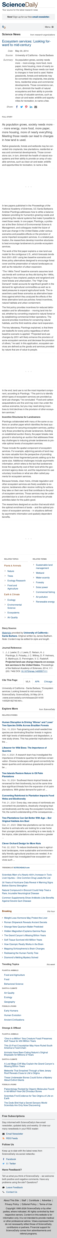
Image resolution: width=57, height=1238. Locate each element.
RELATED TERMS (40, 559)
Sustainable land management (44, 566)
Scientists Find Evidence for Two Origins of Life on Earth (28, 1097)
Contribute (34, 1200)
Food (6, 979)
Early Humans (11, 1010)
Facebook (11, 1159)
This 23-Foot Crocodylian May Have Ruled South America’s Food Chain (28, 1047)
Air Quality (12, 617)
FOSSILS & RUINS (9, 1006)
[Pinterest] (26, 107)
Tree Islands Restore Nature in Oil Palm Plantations (22, 775)
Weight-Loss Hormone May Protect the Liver (25, 917)
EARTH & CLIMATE (9, 988)
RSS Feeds (12, 1138)
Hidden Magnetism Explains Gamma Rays (25, 931)
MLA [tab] (28, 681)
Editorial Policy (29, 1204)
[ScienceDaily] (20, 4)
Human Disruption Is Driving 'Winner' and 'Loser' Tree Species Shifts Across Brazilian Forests (27, 724)
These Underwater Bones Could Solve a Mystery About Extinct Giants (28, 1079)
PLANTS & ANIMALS (10, 970)
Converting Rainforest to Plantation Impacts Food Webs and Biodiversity (28, 797)
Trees (10, 575)
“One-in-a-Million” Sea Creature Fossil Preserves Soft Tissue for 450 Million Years (28, 1039)
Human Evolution (12, 1015)
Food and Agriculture (12, 587)
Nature (10, 571)
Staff (24, 1200)
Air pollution (42, 596)
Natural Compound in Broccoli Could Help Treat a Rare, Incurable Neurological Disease (26, 891)
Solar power (42, 587)
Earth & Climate (12, 594)
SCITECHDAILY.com (22, 867)
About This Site (11, 1200)
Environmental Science (14, 606)
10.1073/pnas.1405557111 (34, 671)
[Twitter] (21, 107)
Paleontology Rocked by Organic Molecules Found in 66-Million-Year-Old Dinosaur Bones (29, 1090)
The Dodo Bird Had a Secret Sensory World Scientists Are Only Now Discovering (25, 1104)
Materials (6, 632)
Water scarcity (43, 577)
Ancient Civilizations (14, 1019)
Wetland (40, 572)
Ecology (11, 599)
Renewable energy (45, 601)
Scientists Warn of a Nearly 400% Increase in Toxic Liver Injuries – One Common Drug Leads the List (27, 876)
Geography (9, 1001)
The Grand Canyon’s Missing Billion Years (25, 935)
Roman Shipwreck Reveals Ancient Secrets (25, 922)
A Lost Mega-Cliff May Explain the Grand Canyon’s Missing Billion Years (29, 1065)
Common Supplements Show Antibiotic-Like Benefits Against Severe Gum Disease (28, 899)
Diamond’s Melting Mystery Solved (21, 957)
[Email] (35, 107)
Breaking (7, 911)
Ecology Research (16, 580)
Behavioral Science (13, 983)
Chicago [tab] (48, 681)
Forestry (40, 582)
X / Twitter (11, 1163)
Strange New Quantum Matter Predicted (23, 926)
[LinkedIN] (31, 107)
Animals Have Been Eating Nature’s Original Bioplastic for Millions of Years (26, 1053)
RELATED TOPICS (11, 559)
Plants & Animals (12, 565)
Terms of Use (45, 1204)
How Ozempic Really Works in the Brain (23, 944)
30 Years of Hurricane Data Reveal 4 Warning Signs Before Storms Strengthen (27, 884)
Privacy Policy (12, 1204)
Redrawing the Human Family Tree (21, 953)
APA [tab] (37, 681)
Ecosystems (13, 612)
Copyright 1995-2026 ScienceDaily (23, 1208)
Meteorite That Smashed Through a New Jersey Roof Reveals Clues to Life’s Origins (27, 1072)
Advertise (46, 1200)
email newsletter (40, 16)
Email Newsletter (14, 1133)
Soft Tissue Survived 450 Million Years (23, 939)
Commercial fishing (45, 592)
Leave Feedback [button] (14, 1187)
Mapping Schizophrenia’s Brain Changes (24, 948)
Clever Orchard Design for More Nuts (21, 843)
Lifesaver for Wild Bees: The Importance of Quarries (24, 749)
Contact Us (11, 1191)
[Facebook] (17, 107)
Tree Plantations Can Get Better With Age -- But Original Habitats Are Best (26, 819)
